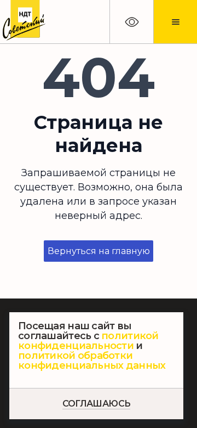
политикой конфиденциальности (88, 341)
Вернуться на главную (99, 251)
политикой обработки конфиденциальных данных (91, 360)
